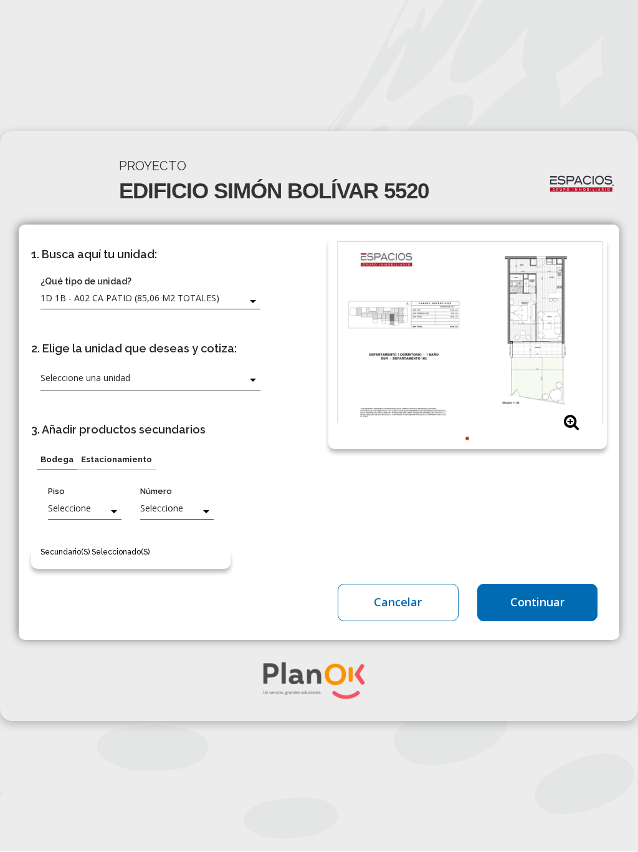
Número (156, 491)
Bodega (57, 459)
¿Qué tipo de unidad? (85, 281)
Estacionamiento (116, 459)
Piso (56, 491)
